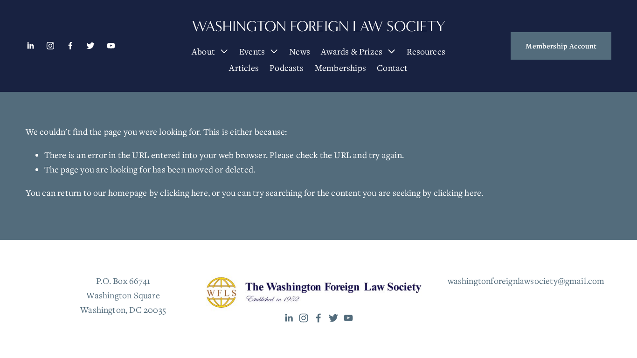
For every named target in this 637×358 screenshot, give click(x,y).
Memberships (340, 67)
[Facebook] (70, 45)
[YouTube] (111, 45)
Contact (392, 67)
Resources (426, 51)
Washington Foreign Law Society (318, 26)
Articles (244, 67)
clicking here (184, 192)
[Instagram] (50, 45)
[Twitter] (90, 45)
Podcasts (287, 67)
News (299, 51)
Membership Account (561, 45)
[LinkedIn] (30, 45)
